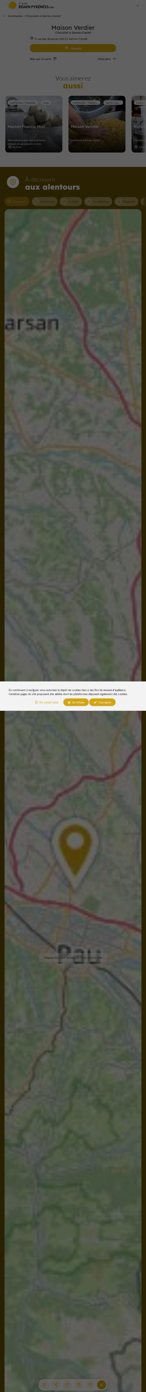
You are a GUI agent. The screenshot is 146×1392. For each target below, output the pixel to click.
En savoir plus (49, 702)
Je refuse (78, 702)
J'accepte (104, 702)
